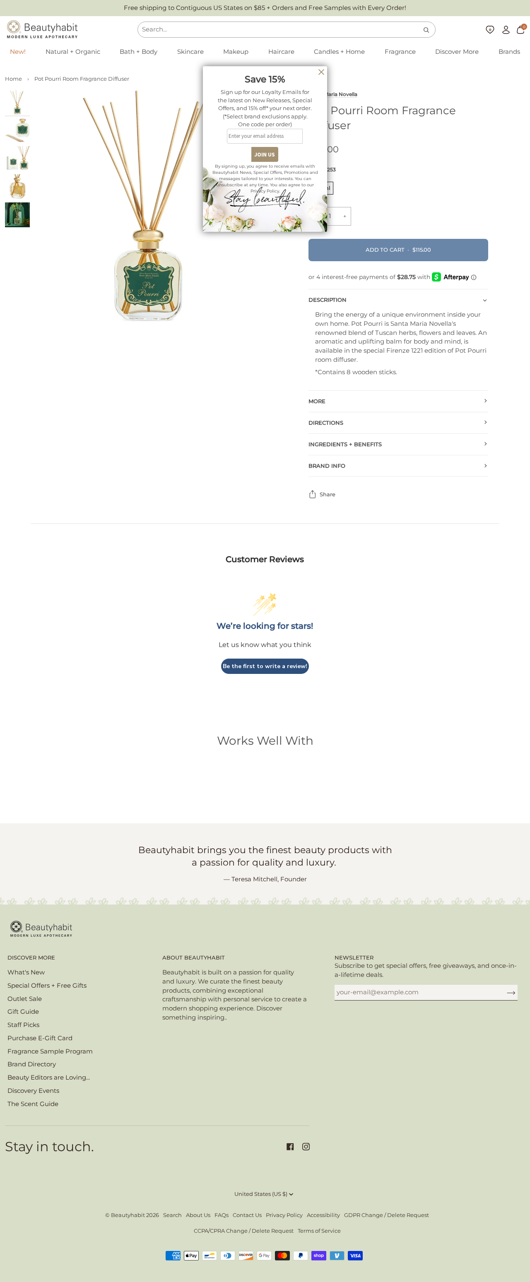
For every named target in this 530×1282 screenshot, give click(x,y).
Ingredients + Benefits (345, 444)
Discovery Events (33, 1090)
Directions (325, 423)
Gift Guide (23, 1011)
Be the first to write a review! (265, 666)
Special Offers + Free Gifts (47, 985)
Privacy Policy (284, 1215)
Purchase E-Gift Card (39, 1038)
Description (327, 300)
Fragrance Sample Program (50, 1051)
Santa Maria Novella (332, 94)
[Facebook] (290, 1146)
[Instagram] (306, 1146)
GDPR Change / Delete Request (386, 1215)
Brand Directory (31, 1064)
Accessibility (323, 1215)
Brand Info (326, 466)
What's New (26, 972)
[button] (73, 52)
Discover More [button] (31, 958)
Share (327, 494)
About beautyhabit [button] (193, 958)
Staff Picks (23, 1025)
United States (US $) (260, 1194)
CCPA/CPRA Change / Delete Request (244, 1231)
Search (172, 1215)
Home (13, 79)
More (316, 401)
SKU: (322, 169)
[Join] (505, 992)
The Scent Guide (32, 1104)
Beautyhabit (128, 1215)
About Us (198, 1215)
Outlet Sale (24, 999)
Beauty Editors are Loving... (48, 1077)
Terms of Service (319, 1231)
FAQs (221, 1215)
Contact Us (247, 1215)
